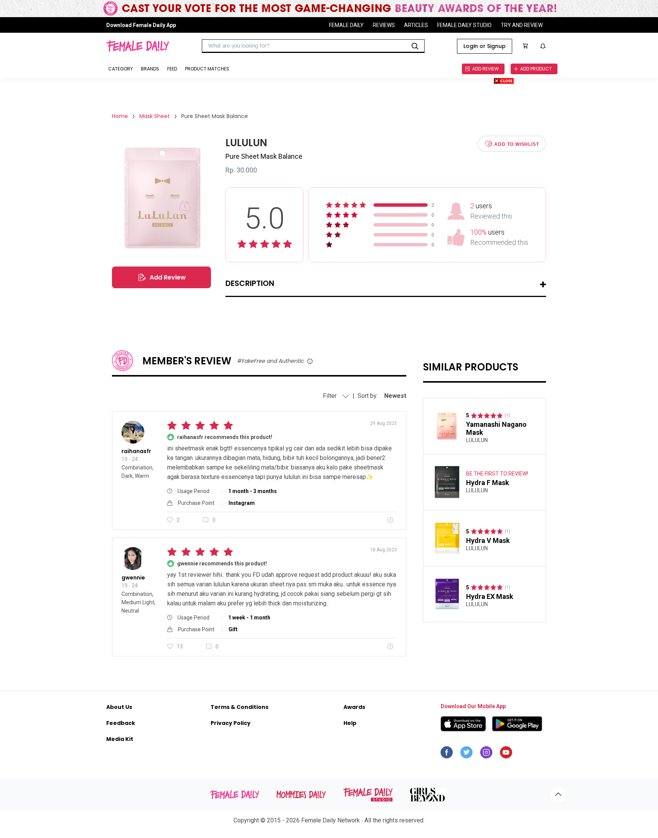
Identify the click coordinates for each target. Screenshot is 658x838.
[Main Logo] (137, 46)
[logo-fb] (447, 754)
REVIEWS (384, 25)
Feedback (120, 723)
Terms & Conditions (239, 707)
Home (120, 116)
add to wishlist (516, 144)
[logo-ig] (486, 754)
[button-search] (415, 46)
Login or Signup (484, 46)
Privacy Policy (231, 723)
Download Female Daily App (141, 25)
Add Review (168, 277)
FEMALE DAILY (346, 25)
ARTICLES (416, 25)
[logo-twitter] (466, 754)
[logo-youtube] (506, 754)
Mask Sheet (154, 116)
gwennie (133, 577)
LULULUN (477, 440)
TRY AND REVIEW (522, 25)
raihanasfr (136, 451)
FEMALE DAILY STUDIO (464, 25)
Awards (354, 707)
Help (349, 723)
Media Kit (119, 739)
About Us (119, 707)
